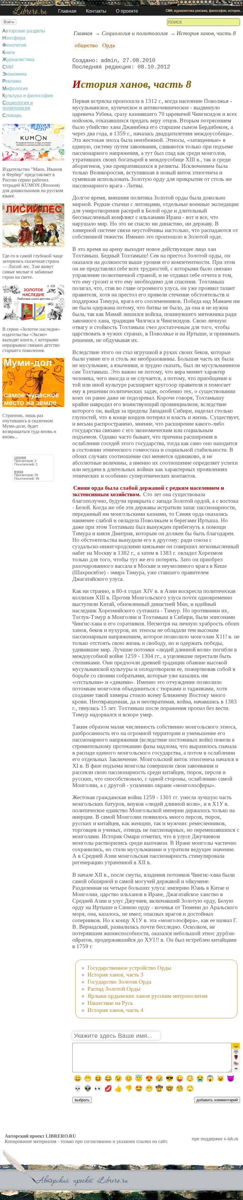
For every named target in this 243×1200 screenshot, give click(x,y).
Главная (67, 11)
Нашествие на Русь (110, 1003)
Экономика (14, 74)
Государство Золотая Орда (119, 982)
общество (86, 45)
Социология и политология (17, 105)
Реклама (11, 81)
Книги (8, 52)
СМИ (7, 66)
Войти (9, 22)
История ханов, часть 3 (115, 975)
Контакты (96, 11)
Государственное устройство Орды (129, 968)
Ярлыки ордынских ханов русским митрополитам (147, 996)
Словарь (12, 115)
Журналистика (18, 59)
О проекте (127, 11)
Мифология (15, 88)
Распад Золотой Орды (113, 989)
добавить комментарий (217, 1100)
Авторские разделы (23, 30)
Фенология (14, 45)
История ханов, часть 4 (115, 1010)
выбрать (82, 1100)
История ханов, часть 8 (206, 33)
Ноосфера (13, 37)
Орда (108, 45)
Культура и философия (27, 95)
